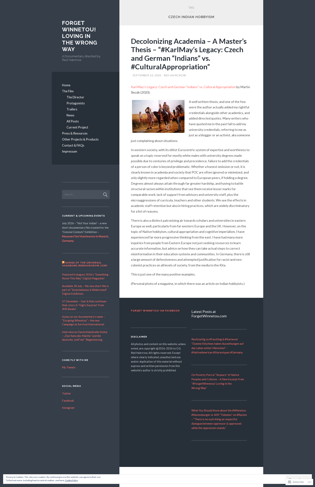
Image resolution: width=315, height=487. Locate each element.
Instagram (68, 407)
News (70, 115)
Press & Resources (75, 133)
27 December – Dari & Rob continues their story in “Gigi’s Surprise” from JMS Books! (84, 305)
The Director (75, 97)
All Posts (73, 121)
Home (66, 85)
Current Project (77, 127)
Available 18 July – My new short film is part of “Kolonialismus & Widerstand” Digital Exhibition (85, 289)
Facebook (68, 400)
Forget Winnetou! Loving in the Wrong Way (79, 36)
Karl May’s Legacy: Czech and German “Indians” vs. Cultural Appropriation (183, 87)
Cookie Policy (71, 480)
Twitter (66, 393)
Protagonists (76, 103)
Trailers (72, 109)
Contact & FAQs (73, 145)
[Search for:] (86, 194)
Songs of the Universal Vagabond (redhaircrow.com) (84, 264)
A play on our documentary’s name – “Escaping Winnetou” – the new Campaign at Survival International (83, 320)
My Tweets (68, 367)
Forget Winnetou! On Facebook (155, 310)
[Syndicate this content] (63, 262)
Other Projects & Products (80, 139)
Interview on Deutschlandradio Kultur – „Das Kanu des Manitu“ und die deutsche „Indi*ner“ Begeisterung (85, 335)
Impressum (69, 151)
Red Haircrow (175, 75)
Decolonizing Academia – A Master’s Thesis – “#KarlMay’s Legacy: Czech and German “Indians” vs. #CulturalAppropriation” (189, 54)
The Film (68, 91)
